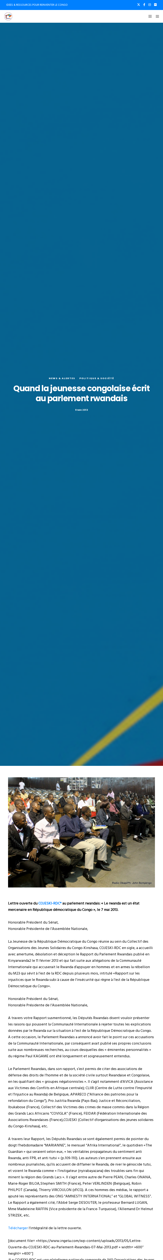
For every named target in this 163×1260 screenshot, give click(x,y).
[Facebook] (144, 4)
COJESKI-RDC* (50, 903)
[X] (138, 4)
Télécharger (18, 1228)
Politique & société (96, 378)
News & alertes (62, 378)
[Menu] (156, 16)
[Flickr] (155, 4)
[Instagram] (149, 4)
